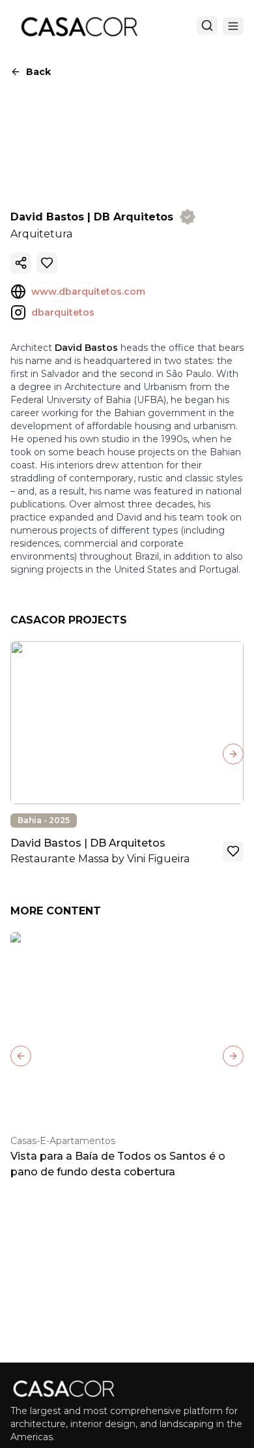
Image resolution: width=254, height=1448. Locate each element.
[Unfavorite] (46, 262)
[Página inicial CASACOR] (78, 26)
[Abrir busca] (207, 25)
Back (38, 72)
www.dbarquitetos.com (88, 291)
